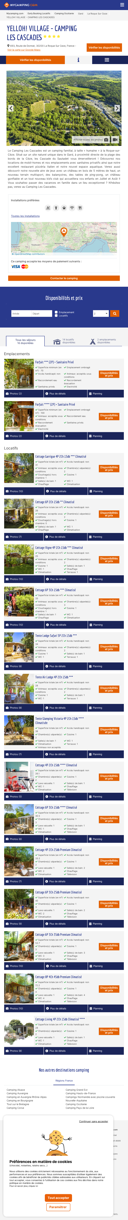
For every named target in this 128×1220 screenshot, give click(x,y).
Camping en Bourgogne (20, 1100)
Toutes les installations (25, 216)
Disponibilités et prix (109, 374)
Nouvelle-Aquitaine (76, 1100)
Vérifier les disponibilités (104, 47)
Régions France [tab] (64, 1080)
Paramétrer (58, 1207)
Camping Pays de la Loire (80, 1107)
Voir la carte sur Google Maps (23, 49)
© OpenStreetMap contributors (28, 254)
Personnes (100, 307)
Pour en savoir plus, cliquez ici (24, 1186)
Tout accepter (58, 1198)
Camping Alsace (16, 1089)
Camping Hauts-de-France (81, 1093)
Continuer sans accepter (93, 1121)
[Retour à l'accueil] (21, 5)
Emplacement (66, 312)
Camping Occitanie (76, 1104)
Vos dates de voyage (24, 307)
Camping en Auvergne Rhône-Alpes (27, 1097)
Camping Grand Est (77, 1089)
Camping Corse (15, 1107)
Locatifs (63, 315)
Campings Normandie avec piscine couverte (90, 1097)
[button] (64, 232)
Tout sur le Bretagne (18, 1104)
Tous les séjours (25, 341)
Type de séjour (65, 307)
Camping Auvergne (17, 1093)
